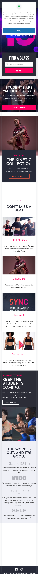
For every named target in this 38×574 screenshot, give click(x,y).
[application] (19, 287)
